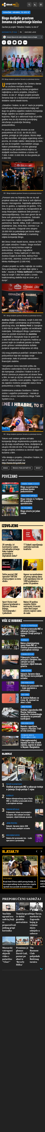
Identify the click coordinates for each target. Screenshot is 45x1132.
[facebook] (4, 42)
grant (38, 468)
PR (21, 32)
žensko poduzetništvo (22, 468)
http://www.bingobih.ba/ (13, 463)
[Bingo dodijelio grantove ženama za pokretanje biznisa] (22, 176)
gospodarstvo (6, 32)
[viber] (20, 42)
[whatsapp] (14, 42)
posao (15, 32)
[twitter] (9, 42)
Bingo (5, 468)
